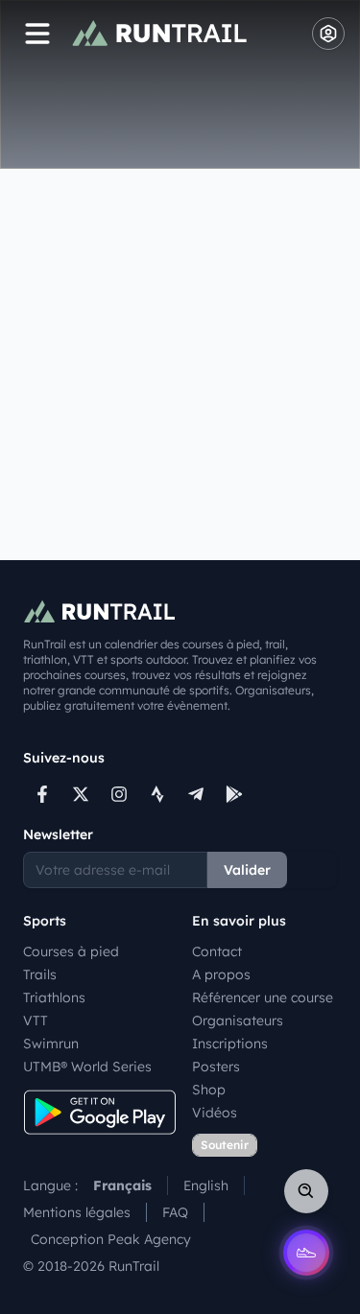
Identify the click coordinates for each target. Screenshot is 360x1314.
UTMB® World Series (87, 1066)
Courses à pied (71, 951)
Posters (216, 1066)
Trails (40, 974)
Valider (247, 870)
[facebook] (42, 794)
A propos (221, 974)
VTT (35, 1020)
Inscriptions (230, 1043)
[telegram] (196, 794)
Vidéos (214, 1112)
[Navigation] (37, 33)
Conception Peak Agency (111, 1239)
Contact (217, 951)
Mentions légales (77, 1212)
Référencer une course (262, 997)
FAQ (175, 1212)
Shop (209, 1089)
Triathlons (54, 997)
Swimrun (51, 1043)
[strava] (157, 794)
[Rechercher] (306, 1191)
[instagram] (119, 794)
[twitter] (80, 794)
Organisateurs (237, 1020)
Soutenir (225, 1145)
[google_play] (234, 794)
